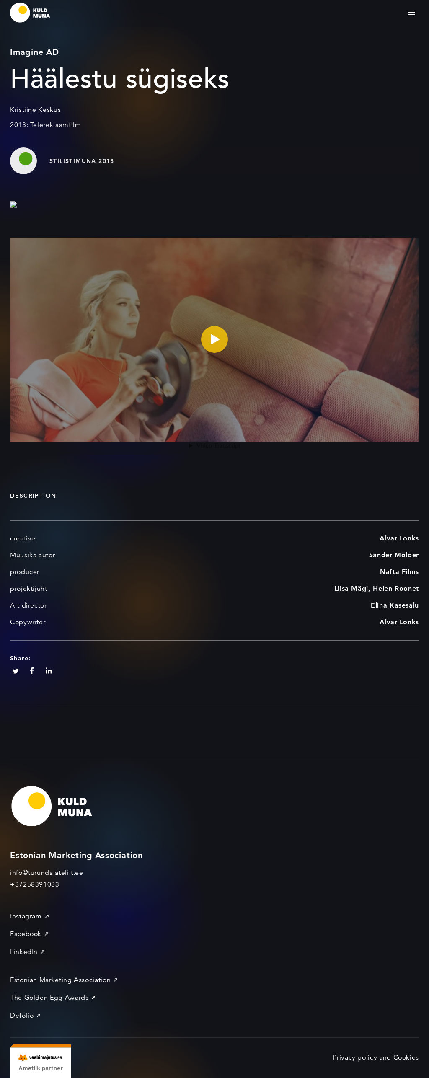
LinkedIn (24, 952)
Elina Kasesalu (395, 605)
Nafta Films (399, 572)
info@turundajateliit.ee (46, 873)
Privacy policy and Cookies (376, 1057)
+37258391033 (34, 884)
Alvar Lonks (399, 538)
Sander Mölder (394, 555)
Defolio (22, 1015)
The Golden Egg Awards (49, 997)
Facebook (25, 934)
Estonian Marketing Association (60, 980)
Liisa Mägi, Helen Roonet (376, 588)
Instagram (26, 916)
